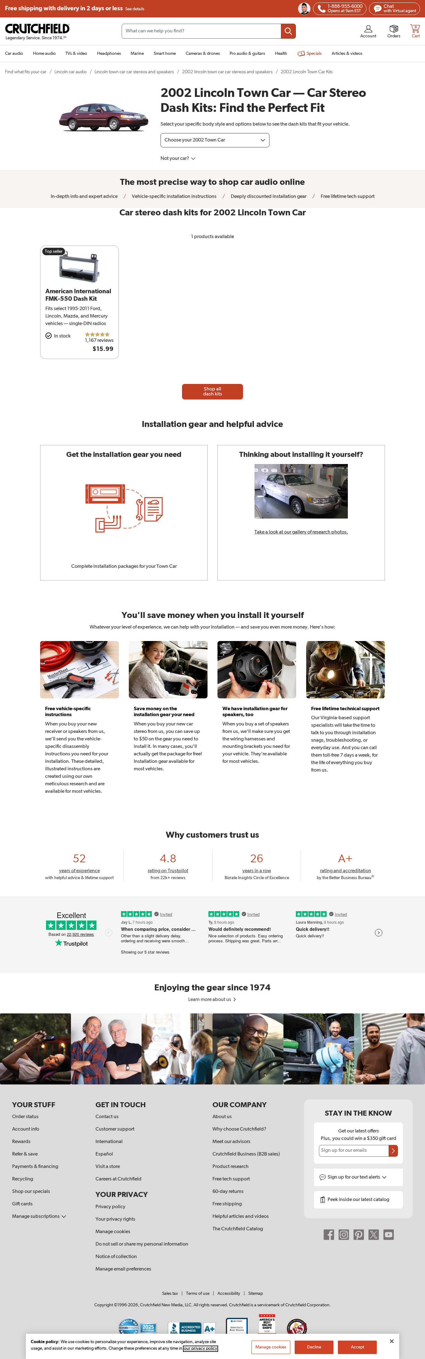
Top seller (54, 251)
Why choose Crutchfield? (239, 1129)
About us (222, 1116)
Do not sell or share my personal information (142, 1244)
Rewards (21, 1141)
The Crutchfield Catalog (238, 1229)
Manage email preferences (123, 1269)
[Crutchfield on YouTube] (388, 1234)
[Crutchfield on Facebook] (329, 1234)
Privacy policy (110, 1206)
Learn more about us (210, 999)
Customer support (115, 1129)
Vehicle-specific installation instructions (174, 196)
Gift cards (22, 1204)
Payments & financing (35, 1166)
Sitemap (255, 1293)
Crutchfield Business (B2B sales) (246, 1154)
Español (104, 1154)
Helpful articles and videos (241, 1216)
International (109, 1141)
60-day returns (228, 1191)
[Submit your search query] (288, 31)
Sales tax (170, 1293)
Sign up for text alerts (354, 1177)
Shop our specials (31, 1191)
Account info (25, 1129)
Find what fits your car (25, 71)
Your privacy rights (115, 1219)
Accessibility (228, 1293)
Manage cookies (113, 1231)
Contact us (107, 1116)
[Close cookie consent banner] (391, 1341)
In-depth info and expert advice (84, 196)
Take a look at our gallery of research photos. (301, 532)
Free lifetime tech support (347, 196)
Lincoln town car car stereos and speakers (134, 71)
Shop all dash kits (212, 392)
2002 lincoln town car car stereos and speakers (227, 71)
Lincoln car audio (70, 71)
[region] (212, 1048)
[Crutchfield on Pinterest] (359, 1234)
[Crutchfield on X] (373, 1234)
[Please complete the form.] (393, 1151)
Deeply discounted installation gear (268, 196)
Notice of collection (116, 1256)
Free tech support (231, 1179)
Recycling (22, 1179)
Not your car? (175, 158)
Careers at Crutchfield (119, 1179)
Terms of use (197, 1293)
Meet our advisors (231, 1141)
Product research (231, 1166)
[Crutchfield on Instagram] (344, 1234)
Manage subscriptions (36, 1216)
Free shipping (74, 9)
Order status (25, 1116)
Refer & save (25, 1154)
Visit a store (108, 1166)
